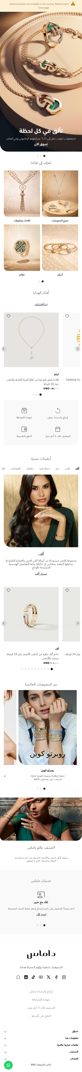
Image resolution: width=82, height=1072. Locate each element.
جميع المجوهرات (60, 220)
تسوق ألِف (41, 573)
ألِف (57, 649)
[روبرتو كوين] (47, 763)
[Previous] (4, 349)
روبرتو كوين (47, 770)
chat (8, 1065)
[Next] (77, 349)
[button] (8, 317)
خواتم (22, 274)
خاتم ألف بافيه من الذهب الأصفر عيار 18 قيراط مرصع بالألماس (33, 656)
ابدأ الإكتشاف (41, 304)
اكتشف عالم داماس (41, 848)
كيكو (56, 374)
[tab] (44, 156)
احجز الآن (41, 914)
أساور (60, 274)
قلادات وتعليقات (22, 220)
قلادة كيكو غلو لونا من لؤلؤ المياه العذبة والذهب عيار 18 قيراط (32, 381)
